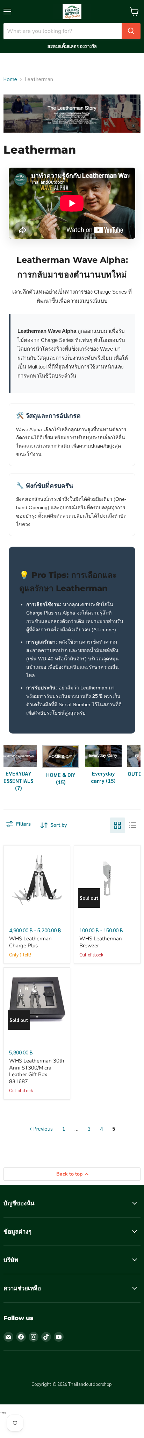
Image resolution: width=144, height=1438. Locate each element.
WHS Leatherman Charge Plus (30, 942)
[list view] (133, 825)
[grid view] (117, 825)
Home (10, 79)
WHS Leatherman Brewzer (100, 942)
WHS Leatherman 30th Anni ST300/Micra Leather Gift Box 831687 (36, 1071)
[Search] (131, 31)
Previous (42, 1128)
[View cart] (134, 11)
